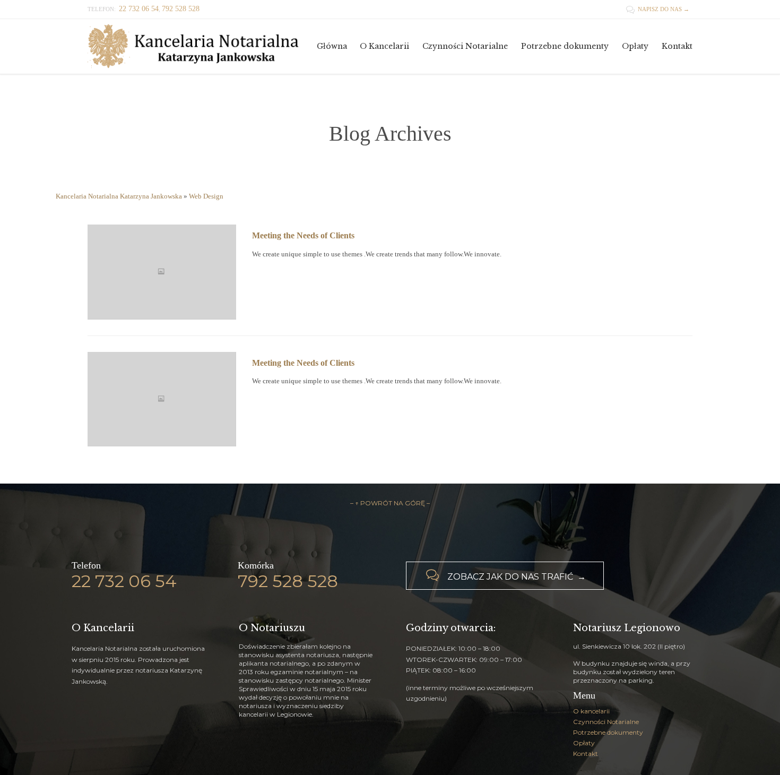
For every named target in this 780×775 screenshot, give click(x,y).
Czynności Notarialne (606, 722)
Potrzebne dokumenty (608, 732)
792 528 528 (288, 581)
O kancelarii (591, 711)
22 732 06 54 (124, 581)
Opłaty (584, 743)
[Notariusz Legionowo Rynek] (194, 46)
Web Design (206, 196)
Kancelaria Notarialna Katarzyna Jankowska (119, 196)
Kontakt (585, 753)
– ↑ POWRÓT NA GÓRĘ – (390, 503)
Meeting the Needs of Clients (303, 235)
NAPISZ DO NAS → (657, 9)
